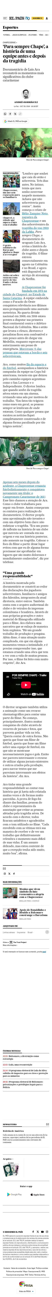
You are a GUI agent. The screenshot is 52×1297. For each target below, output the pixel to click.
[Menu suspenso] (5, 18)
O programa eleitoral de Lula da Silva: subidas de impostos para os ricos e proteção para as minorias (25, 1073)
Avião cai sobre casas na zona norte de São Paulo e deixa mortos (11, 280)
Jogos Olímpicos (19, 35)
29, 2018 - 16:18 (29, 106)
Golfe (47, 35)
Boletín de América (13, 1131)
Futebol (6, 35)
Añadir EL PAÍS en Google (17, 121)
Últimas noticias (12, 1051)
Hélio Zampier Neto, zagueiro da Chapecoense (35, 217)
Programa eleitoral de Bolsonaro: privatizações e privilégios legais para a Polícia (23, 1084)
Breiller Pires (25, 901)
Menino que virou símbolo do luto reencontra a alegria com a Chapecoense (31, 893)
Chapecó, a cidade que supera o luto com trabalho (10, 221)
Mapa (25, 1271)
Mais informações (9, 945)
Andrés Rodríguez (26, 102)
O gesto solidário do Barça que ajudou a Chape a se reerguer (11, 250)
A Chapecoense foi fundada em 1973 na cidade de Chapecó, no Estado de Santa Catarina (25, 292)
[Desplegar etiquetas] (47, 932)
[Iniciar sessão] (46, 18)
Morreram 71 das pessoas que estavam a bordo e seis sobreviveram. (25, 352)
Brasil (30, 932)
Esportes (10, 28)
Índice (31, 1275)
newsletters (9, 1124)
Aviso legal (31, 1268)
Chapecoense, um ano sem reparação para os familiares (11, 193)
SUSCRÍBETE (37, 18)
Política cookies (42, 1268)
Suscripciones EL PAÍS (36, 1271)
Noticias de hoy (40, 1275)
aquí (44, 952)
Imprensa (21, 932)
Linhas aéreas (9, 932)
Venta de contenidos (18, 1268)
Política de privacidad (14, 1271)
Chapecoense (9, 43)
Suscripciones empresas (15, 1275)
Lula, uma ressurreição (20, 1064)
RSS (26, 1275)
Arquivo (7, 1159)
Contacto (6, 1268)
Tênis (41, 35)
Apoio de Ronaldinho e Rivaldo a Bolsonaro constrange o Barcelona (33, 913)
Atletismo (32, 35)
